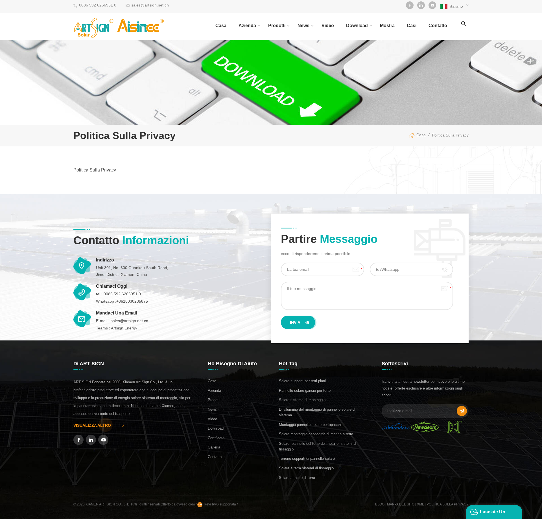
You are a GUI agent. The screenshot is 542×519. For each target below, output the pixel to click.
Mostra (387, 25)
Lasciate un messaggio (492, 514)
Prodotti (276, 25)
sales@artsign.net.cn (150, 5)
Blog (379, 504)
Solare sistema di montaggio (302, 400)
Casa (220, 25)
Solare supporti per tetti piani (302, 381)
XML (420, 504)
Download (357, 25)
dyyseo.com (186, 504)
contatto (438, 25)
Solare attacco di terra (297, 478)
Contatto (215, 457)
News (303, 25)
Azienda (247, 25)
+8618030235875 (132, 301)
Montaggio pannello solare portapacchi (310, 425)
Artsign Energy (124, 328)
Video (328, 25)
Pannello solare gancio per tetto (305, 390)
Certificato (216, 438)
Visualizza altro (92, 425)
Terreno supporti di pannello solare (307, 458)
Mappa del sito (400, 504)
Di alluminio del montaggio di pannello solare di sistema (317, 412)
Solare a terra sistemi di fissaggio (306, 468)
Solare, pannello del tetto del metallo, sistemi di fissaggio (318, 446)
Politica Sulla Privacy (450, 135)
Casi (411, 25)
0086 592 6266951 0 (97, 5)
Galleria (214, 447)
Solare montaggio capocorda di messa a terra (316, 434)
